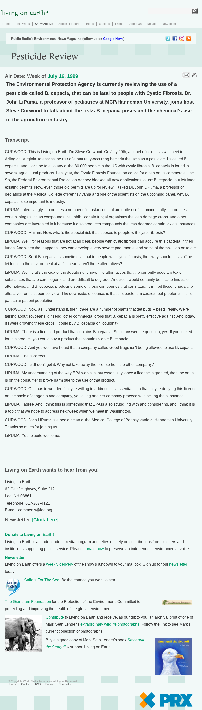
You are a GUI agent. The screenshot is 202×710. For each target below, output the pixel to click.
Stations (104, 24)
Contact (26, 684)
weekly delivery (59, 564)
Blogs (90, 24)
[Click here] (44, 519)
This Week (23, 24)
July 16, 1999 (63, 76)
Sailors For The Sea (41, 580)
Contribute (55, 617)
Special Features (69, 24)
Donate (152, 24)
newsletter (178, 564)
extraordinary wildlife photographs (109, 624)
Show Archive (44, 24)
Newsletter (169, 24)
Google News (113, 39)
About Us (135, 24)
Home (6, 24)
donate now (94, 549)
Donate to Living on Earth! (29, 534)
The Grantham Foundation (28, 602)
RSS (38, 684)
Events (119, 24)
